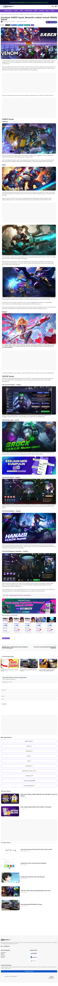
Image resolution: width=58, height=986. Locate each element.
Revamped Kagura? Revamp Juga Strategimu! (20, 595)
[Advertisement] (29, 83)
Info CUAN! (29, 2)
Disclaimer (52, 977)
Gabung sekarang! (29, 971)
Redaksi (2, 953)
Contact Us (3, 956)
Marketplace (3, 952)
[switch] (56, 6)
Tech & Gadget (23, 850)
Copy (32, 25)
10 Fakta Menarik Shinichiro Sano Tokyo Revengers (33, 876)
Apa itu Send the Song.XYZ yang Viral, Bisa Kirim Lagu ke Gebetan (36, 849)
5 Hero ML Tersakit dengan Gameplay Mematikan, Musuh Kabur (36, 890)
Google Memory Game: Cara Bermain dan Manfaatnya (33, 863)
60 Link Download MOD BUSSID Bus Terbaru (28, 670)
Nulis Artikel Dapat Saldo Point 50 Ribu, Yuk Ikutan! (35, 807)
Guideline (52, 976)
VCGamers (14, 976)
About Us (3, 954)
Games (6, 14)
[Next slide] (55, 656)
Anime (22, 878)
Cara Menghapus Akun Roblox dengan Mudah (9, 670)
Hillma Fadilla (5, 21)
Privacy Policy (51, 978)
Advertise (3, 957)
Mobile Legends (11, 14)
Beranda (2, 14)
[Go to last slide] (53, 656)
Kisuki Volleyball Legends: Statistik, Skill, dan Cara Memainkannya (47, 670)
